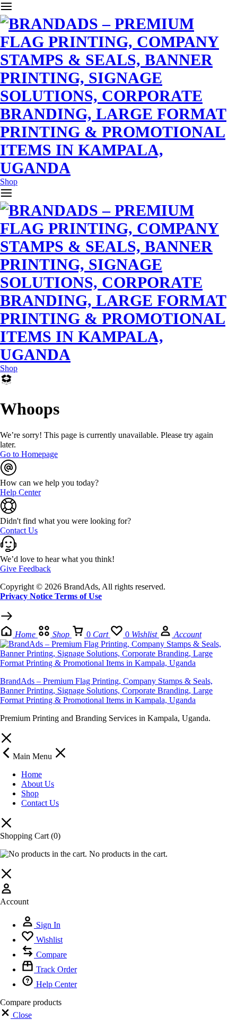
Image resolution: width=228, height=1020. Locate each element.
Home (31, 774)
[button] (16, 1014)
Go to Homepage (29, 454)
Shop (8, 181)
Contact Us (40, 802)
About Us (37, 783)
